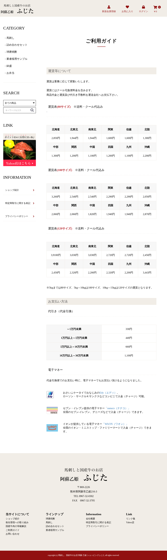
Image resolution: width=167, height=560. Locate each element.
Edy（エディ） (108, 392)
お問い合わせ (12, 534)
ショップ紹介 (12, 190)
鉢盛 (9, 65)
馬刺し (10, 37)
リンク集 (130, 518)
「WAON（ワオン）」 (115, 424)
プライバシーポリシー (16, 216)
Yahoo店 (130, 522)
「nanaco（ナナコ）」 (117, 408)
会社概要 (90, 518)
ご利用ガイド (12, 530)
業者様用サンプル (17, 58)
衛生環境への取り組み (17, 522)
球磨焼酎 (12, 51)
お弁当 (10, 73)
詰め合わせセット (17, 44)
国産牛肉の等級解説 (16, 526)
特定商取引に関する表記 (17, 203)
